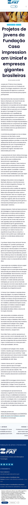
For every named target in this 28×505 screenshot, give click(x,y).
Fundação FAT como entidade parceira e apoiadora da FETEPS (6, 430)
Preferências (12, 502)
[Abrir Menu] (26, 6)
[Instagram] (4, 464)
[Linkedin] (9, 464)
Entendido (5, 502)
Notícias (18, 24)
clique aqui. (24, 487)
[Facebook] (1, 464)
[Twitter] (7, 464)
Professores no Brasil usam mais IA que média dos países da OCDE (22, 431)
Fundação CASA (11, 24)
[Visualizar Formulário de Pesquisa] (14, 6)
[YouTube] (12, 464)
